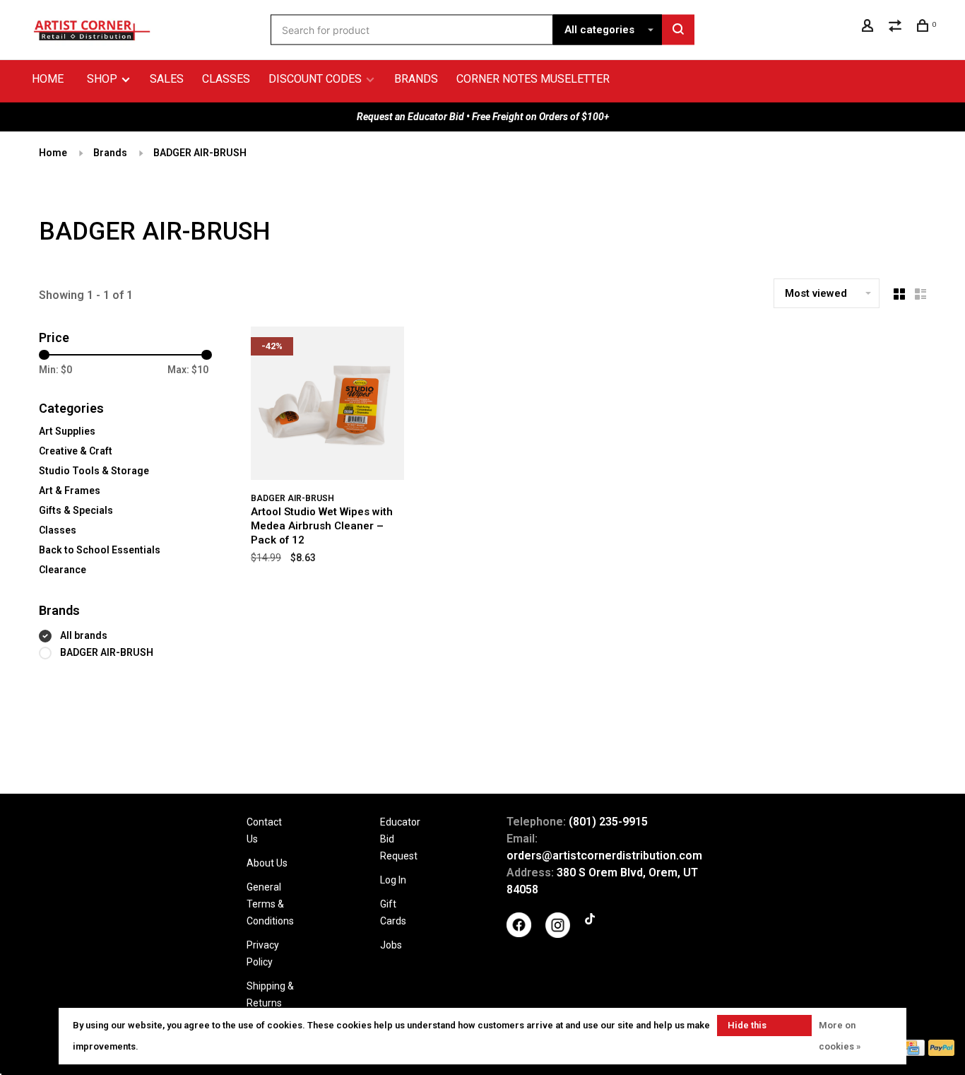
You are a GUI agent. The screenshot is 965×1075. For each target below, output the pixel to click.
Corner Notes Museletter (533, 79)
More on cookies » (839, 1036)
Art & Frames (69, 490)
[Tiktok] (590, 921)
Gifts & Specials (76, 510)
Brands (416, 79)
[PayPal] (941, 1052)
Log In (393, 880)
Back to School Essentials (99, 550)
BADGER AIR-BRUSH (200, 152)
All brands (83, 635)
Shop (103, 79)
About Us (267, 863)
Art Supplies (67, 431)
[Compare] (897, 27)
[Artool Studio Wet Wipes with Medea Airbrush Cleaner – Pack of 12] (327, 406)
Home (48, 79)
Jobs (391, 945)
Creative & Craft (75, 451)
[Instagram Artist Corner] (557, 934)
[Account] (869, 27)
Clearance (62, 569)
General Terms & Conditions (270, 904)
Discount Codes (315, 79)
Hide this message (747, 1028)
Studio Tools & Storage (94, 470)
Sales (167, 79)
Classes (226, 79)
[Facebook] (519, 933)
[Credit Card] (912, 1052)
